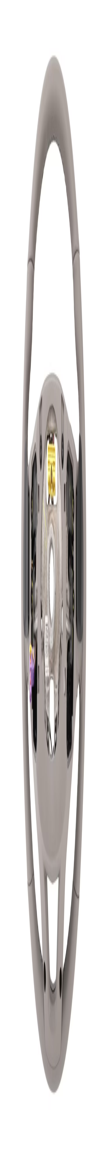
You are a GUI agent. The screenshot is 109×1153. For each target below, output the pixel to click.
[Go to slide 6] (9, 567)
